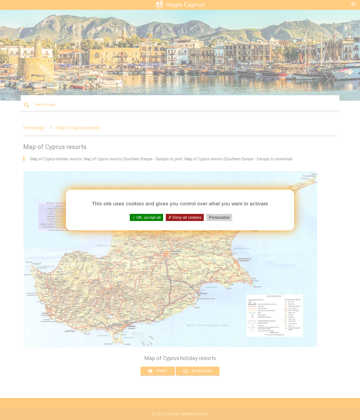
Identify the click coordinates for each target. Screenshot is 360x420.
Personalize (219, 217)
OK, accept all (148, 217)
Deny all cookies (186, 217)
